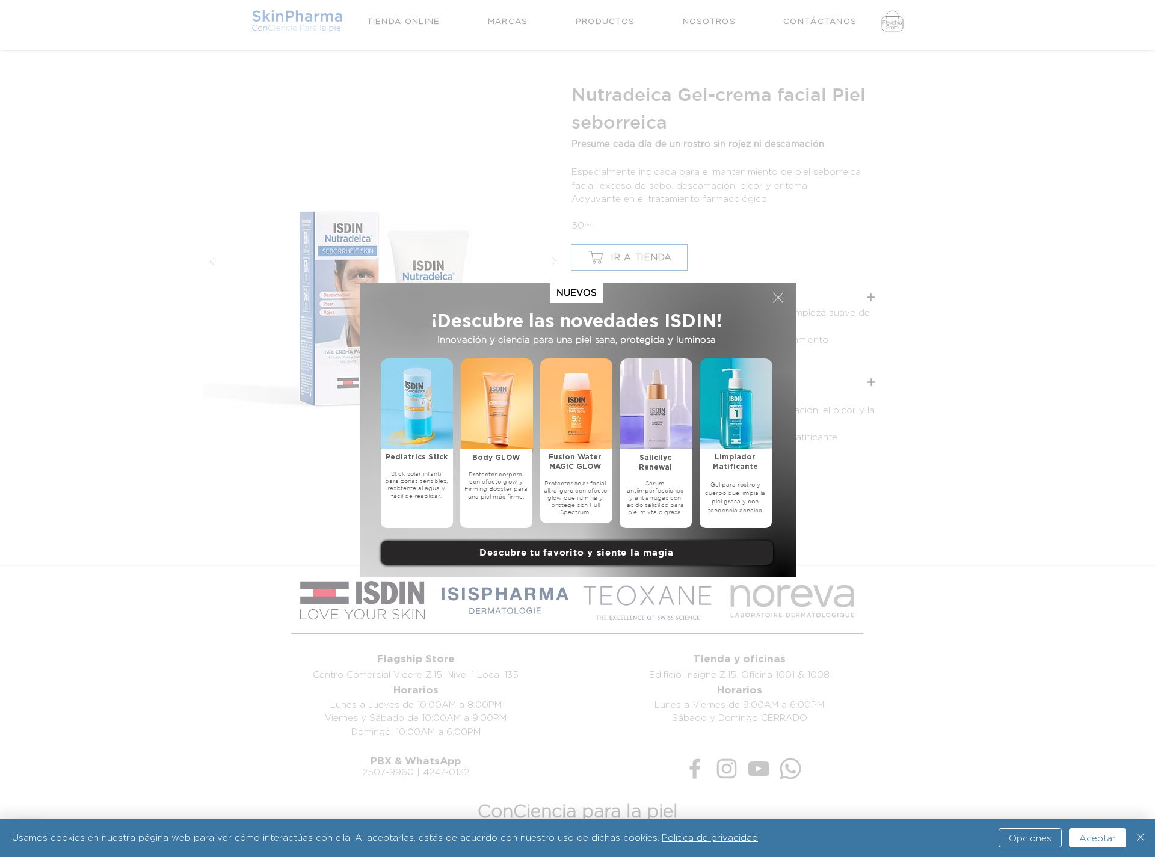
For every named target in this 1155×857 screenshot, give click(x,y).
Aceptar (1097, 838)
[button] (778, 297)
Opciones (1030, 838)
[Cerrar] (1140, 837)
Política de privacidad (710, 837)
